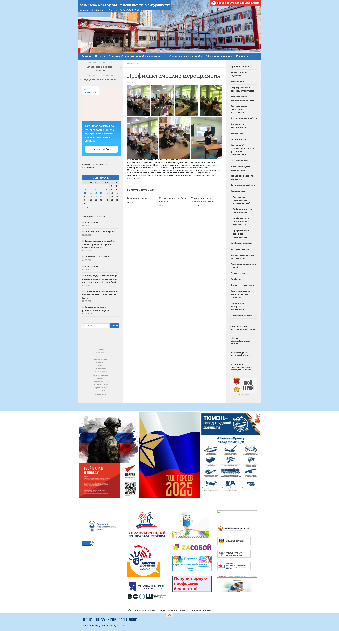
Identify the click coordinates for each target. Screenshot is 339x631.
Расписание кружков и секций (243, 265)
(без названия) (92, 222)
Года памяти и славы (172, 610)
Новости (100, 56)
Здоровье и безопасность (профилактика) (241, 199)
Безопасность (238, 190)
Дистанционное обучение (239, 74)
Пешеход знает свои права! (99, 231)
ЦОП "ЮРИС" (121, 625)
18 (91, 196)
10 (85, 193)
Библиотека (237, 133)
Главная (86, 56)
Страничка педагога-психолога (242, 177)
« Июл (85, 207)
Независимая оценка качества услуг (242, 256)
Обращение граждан (218, 56)
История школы (239, 139)
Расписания (237, 81)
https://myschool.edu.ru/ (243, 329)
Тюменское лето (239, 160)
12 (96, 193)
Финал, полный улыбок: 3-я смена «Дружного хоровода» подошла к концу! (98, 244)
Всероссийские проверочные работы (242, 98)
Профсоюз (236, 279)
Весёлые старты (137, 198)
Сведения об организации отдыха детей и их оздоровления (242, 150)
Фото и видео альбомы (242, 185)
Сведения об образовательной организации (135, 56)
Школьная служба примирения (240, 168)
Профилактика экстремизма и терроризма (240, 221)
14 (106, 193)
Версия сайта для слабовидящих (238, 2)
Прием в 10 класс (239, 66)
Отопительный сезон (242, 285)
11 (91, 193)
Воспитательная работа (243, 118)
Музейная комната (241, 315)
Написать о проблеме (101, 149)
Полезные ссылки (200, 610)
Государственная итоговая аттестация (242, 89)
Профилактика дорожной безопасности (240, 233)
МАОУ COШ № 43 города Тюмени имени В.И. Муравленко (124, 5)
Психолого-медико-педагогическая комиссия (241, 294)
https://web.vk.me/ (240, 355)
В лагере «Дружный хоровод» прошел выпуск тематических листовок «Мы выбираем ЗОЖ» (99, 278)
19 (96, 196)
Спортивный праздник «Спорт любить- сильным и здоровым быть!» (100, 294)
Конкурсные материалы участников (237, 306)
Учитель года (238, 273)
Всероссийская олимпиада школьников (238, 108)
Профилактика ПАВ (241, 243)
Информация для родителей (183, 56)
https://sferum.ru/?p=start (240, 342)
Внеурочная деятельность (238, 126)
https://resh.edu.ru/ (240, 369)
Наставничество (239, 249)
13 (101, 193)
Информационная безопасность (242, 211)
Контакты (242, 56)
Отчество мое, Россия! (96, 256)
